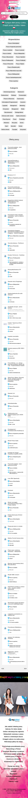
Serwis (21, 122)
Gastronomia (20, 98)
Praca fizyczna (6, 119)
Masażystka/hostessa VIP (14, 269)
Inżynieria (22, 102)
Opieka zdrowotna (20, 115)
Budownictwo (4, 95)
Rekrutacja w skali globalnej (13, 754)
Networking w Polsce (13, 749)
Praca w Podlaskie (20, 60)
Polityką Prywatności (16, 793)
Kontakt (13, 771)
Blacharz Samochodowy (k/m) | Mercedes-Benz (16, 564)
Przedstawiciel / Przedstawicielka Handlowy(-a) (16, 430)
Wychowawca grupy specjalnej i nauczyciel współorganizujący (16, 603)
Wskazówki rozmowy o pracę (13, 734)
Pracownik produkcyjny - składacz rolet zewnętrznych (15, 187)
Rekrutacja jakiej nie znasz (13, 741)
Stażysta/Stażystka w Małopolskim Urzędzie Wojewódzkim (13, 162)
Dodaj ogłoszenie (14, 2)
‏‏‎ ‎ (16, 4)
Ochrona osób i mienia (7, 115)
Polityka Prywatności (13, 776)
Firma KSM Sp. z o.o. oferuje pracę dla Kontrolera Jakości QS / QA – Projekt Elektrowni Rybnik (16, 364)
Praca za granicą (13, 81)
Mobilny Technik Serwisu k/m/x (15, 538)
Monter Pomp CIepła (13, 440)
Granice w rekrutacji (13, 759)
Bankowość (21, 91)
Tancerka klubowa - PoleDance (16, 243)
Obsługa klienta (19, 112)
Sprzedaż (13, 126)
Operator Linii (11, 393)
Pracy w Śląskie (20, 63)
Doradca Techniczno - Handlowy (16, 255)
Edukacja (13, 95)
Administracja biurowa (9, 91)
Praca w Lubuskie (19, 50)
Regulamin (13, 774)
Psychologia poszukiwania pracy (13, 746)
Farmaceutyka (22, 95)
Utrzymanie (6, 109)
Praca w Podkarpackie (7, 60)
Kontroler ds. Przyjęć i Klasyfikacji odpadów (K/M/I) (15, 453)
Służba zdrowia (5, 129)
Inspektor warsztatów (13, 336)
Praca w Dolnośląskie (13, 43)
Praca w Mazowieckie (7, 57)
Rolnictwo (6, 122)
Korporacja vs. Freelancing (13, 761)
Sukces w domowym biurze (13, 736)
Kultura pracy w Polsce (13, 756)
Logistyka (4, 105)
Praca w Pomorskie (8, 63)
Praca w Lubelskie (7, 50)
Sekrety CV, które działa (13, 729)
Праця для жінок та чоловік (15, 526)
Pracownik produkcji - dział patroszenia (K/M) (15, 148)
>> (25, 668)
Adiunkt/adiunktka (12, 403)
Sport (6, 126)
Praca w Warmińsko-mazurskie (13, 70)
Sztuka (20, 126)
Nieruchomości (8, 112)
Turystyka (14, 129)
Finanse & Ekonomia (9, 98)
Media (22, 109)
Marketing (22, 105)
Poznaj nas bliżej (13, 766)
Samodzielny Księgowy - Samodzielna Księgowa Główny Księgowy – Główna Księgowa (16, 232)
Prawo (14, 119)
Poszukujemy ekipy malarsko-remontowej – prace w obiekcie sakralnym (16, 216)
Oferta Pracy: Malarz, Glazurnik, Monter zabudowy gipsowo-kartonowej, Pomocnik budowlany (16, 379)
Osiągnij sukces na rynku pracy (13, 739)
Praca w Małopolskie (19, 53)
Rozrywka (14, 122)
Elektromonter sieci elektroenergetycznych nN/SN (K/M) (15, 415)
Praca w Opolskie (20, 57)
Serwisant (10, 490)
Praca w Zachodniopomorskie (13, 77)
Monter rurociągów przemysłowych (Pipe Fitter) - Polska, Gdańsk (15, 503)
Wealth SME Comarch (13, 574)
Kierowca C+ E (12, 175)
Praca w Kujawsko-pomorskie (13, 46)
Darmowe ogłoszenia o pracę (13, 769)
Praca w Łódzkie (7, 53)
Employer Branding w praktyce (13, 751)
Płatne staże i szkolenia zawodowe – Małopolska (14, 551)
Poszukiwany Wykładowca (14, 627)
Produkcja (21, 119)
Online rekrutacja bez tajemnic (13, 731)
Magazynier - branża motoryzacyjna (13, 652)
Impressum (13, 779)
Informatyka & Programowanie (9, 102)
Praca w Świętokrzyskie (14, 67)
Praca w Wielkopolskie (13, 74)
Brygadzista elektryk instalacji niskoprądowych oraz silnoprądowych (15, 201)
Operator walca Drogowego (15, 281)
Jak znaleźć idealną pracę (13, 726)
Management (13, 105)
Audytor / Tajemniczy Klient (15, 323)
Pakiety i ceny (13, 781)
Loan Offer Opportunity (13, 478)
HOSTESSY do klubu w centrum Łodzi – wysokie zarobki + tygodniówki (16, 588)
